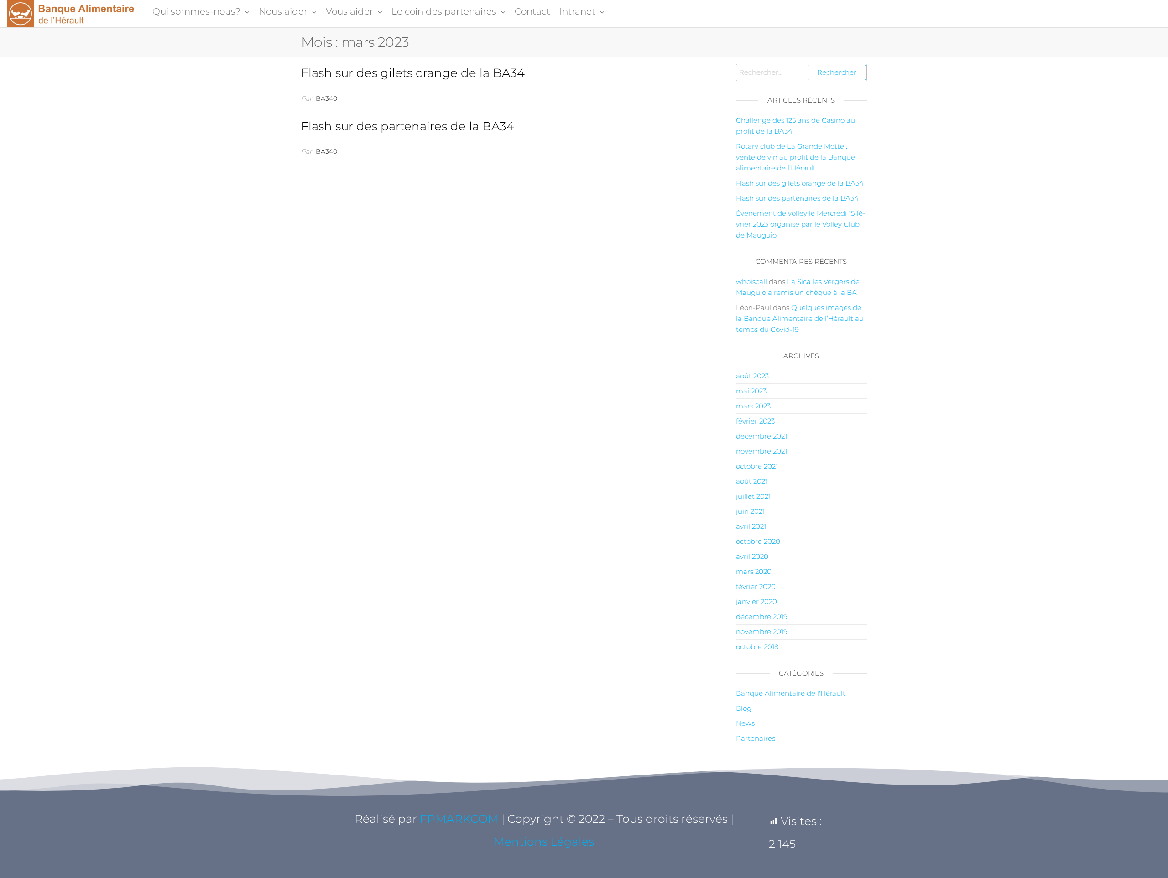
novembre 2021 (761, 451)
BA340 (326, 98)
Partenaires (755, 738)
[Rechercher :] (801, 72)
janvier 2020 (756, 601)
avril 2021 (751, 526)
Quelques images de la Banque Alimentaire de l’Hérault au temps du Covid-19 (800, 318)
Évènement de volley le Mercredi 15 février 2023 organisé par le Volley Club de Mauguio (801, 224)
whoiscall (751, 281)
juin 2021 (750, 511)
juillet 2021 (753, 496)
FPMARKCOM (459, 819)
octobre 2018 (757, 646)
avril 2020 (752, 556)
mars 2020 (754, 571)
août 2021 (751, 481)
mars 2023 (753, 406)
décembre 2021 (761, 436)
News (745, 723)
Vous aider (349, 11)
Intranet (577, 11)
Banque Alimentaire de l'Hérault (790, 693)
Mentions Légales (544, 841)
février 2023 (755, 421)
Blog (743, 708)
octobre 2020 (758, 541)
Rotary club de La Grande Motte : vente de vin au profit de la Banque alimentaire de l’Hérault (795, 157)
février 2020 (756, 586)
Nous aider (283, 11)
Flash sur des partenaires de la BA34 (407, 126)
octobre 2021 (757, 466)
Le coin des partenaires (443, 11)
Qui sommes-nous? (196, 11)
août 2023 (752, 376)
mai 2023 (751, 391)
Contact (532, 11)
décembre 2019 (761, 616)
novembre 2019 (761, 631)
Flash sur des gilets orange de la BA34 (413, 73)
